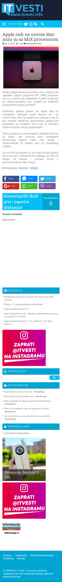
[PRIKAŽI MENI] (3, 24)
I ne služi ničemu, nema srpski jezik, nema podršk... (27, 416)
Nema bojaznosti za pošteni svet (19, 396)
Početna (7, 555)
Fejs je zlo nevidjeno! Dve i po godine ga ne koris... (27, 408)
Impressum (21, 555)
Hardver (23, 168)
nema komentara (33, 43)
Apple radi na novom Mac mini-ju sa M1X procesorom (30, 37)
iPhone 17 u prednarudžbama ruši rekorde (23, 304)
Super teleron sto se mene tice (18, 391)
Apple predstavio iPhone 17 (16, 308)
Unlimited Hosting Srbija (16, 433)
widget (34, 168)
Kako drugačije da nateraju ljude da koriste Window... (28, 400)
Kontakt (21, 558)
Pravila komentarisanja (42, 555)
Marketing (8, 558)
